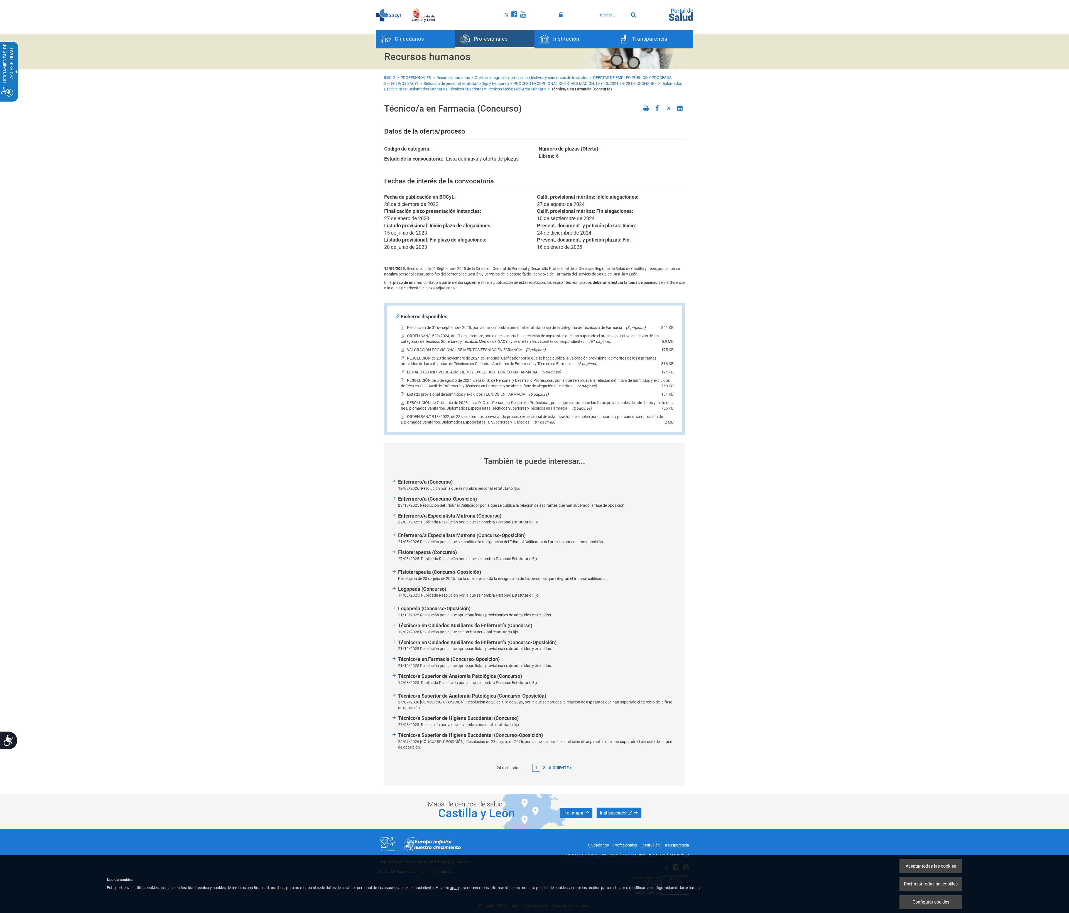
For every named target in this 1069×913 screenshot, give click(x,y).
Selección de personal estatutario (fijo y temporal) (466, 83)
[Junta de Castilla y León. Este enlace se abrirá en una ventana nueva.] (423, 15)
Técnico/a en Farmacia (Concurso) (581, 89)
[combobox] (612, 15)
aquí (453, 887)
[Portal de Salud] (681, 14)
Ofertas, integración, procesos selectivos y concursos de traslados (531, 77)
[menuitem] (415, 39)
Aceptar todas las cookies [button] (931, 866)
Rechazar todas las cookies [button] (931, 884)
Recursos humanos (453, 77)
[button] (576, 813)
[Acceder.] (561, 15)
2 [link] (544, 768)
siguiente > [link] (560, 768)
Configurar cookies (931, 902)
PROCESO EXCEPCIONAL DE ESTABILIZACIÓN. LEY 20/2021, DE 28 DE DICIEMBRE (585, 83)
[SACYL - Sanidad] (388, 15)
